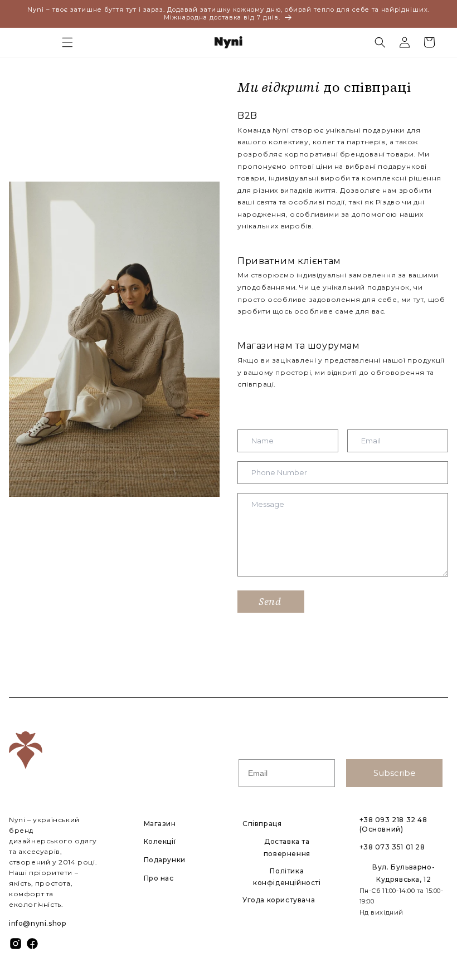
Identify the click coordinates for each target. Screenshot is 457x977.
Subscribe (394, 773)
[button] (67, 42)
